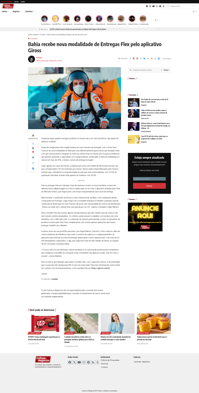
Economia (33, 38)
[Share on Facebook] (130, 58)
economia (54, 279)
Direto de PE (145, 118)
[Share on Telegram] (148, 58)
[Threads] (163, 6)
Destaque (105, 333)
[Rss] (93, 362)
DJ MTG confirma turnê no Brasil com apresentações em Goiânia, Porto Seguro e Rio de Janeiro (78, 29)
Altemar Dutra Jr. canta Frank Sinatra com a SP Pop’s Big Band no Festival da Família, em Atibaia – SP (155, 125)
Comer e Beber (34, 333)
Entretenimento (146, 131)
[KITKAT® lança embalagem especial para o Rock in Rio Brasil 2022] (45, 323)
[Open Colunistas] (33, 11)
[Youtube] (153, 6)
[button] (159, 29)
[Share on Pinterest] (137, 58)
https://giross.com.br (100, 268)
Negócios (144, 105)
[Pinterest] (160, 6)
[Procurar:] (146, 70)
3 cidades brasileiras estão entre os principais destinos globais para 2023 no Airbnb (79, 339)
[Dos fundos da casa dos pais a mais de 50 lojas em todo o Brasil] (133, 102)
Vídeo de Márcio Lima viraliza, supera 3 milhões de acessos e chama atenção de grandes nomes (154, 112)
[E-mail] (151, 58)
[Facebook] (147, 6)
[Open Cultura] (8, 11)
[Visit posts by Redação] (31, 59)
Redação (39, 57)
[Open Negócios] (20, 11)
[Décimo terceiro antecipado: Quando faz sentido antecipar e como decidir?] (118, 323)
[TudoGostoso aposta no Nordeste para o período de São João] (154, 323)
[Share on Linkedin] (144, 58)
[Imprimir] (158, 58)
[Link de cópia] (155, 58)
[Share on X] (133, 58)
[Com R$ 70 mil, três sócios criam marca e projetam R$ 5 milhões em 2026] (133, 139)
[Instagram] (157, 6)
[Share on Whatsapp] (140, 58)
